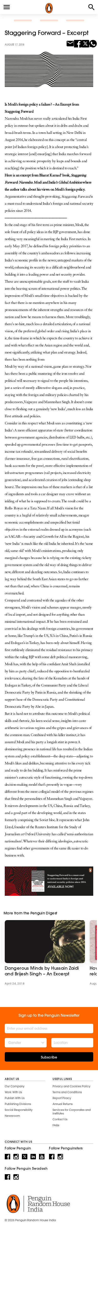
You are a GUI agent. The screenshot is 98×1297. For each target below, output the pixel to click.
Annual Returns (63, 1104)
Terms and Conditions (67, 1092)
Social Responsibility (19, 1110)
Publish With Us (14, 1098)
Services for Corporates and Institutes (72, 1111)
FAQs (56, 1125)
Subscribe (49, 1057)
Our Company (14, 1086)
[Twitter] (85, 43)
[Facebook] (78, 43)
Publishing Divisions (18, 1104)
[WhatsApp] (93, 43)
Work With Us (13, 1092)
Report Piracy (62, 1098)
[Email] (70, 43)
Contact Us (60, 1119)
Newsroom (12, 1116)
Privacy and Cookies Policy (71, 1086)
